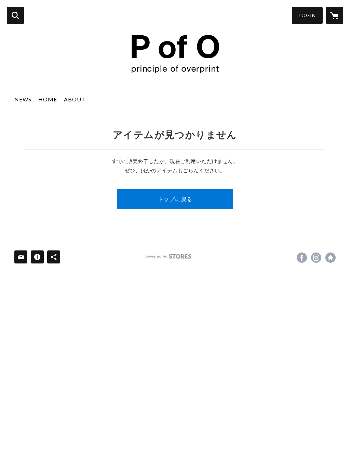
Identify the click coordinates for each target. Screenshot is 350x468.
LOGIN (307, 15)
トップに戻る (175, 199)
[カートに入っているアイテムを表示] (334, 15)
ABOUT (74, 99)
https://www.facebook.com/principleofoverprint (302, 258)
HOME (47, 99)
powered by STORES (168, 256)
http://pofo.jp (330, 258)
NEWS (22, 99)
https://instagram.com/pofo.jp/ (316, 258)
